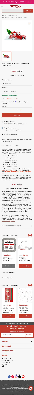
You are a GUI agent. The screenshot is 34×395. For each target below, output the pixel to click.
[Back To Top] (31, 392)
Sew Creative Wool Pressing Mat (8, 259)
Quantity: (4, 106)
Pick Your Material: (7, 80)
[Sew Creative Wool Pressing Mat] (9, 253)
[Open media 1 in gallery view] (29, 23)
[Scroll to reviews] (17, 68)
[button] (2, 6)
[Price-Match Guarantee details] (18, 134)
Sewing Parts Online (7, 170)
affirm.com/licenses (25, 389)
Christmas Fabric (11, 15)
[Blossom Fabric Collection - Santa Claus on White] (25, 303)
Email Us (4, 364)
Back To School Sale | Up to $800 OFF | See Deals (17, 2)
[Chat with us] (27, 6)
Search (29, 10)
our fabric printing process (8, 221)
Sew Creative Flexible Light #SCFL (25, 259)
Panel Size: (4, 87)
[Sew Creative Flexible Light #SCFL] (25, 253)
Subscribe (29, 334)
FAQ (3, 366)
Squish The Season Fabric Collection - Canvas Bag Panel (8, 310)
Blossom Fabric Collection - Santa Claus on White (24, 310)
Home (3, 15)
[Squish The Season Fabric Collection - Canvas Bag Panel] (9, 303)
